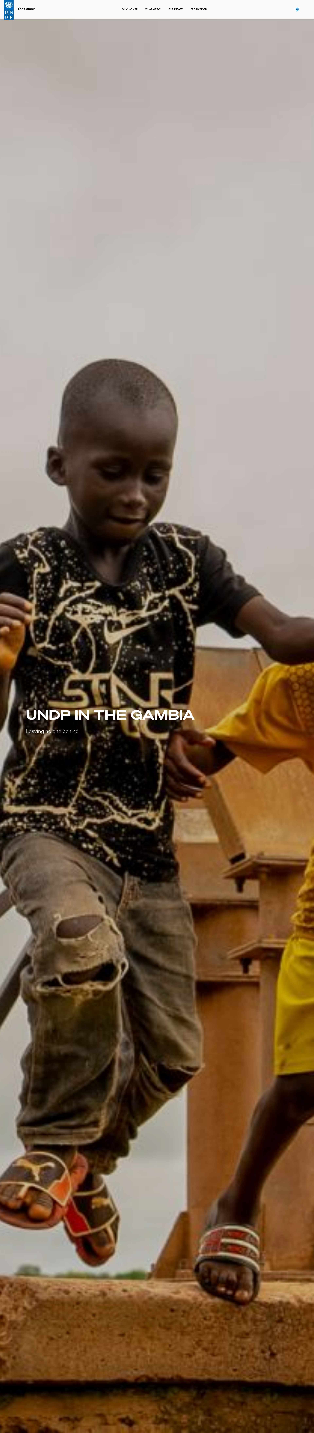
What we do (153, 9)
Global (297, 9)
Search (304, 9)
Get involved (199, 9)
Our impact (176, 9)
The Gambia (26, 9)
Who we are (130, 9)
